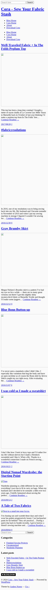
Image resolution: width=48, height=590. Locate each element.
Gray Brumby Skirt (14, 228)
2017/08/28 (6, 124)
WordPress (5, 582)
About (9, 25)
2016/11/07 (6, 385)
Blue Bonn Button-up (15, 309)
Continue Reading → (10, 120)
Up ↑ (27, 586)
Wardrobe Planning (14, 548)
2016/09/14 (6, 500)
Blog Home (11, 20)
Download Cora (13, 28)
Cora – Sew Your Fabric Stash (20, 580)
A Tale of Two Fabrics (16, 505)
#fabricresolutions (13, 130)
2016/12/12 (6, 304)
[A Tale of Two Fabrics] (15, 511)
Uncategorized (12, 545)
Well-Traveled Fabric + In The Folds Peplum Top (22, 46)
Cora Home (11, 23)
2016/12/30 (6, 223)
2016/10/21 (6, 466)
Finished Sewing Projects (17, 543)
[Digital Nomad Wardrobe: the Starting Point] (4, 481)
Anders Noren (16, 586)
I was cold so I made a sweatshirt (23, 391)
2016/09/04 (6, 530)
